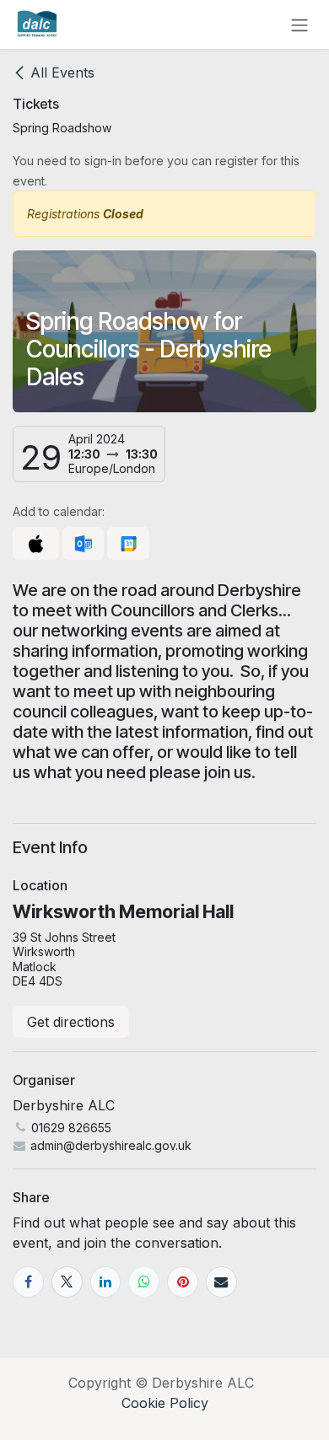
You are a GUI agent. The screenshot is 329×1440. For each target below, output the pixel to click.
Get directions (71, 1021)
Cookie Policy (164, 1402)
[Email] (221, 1282)
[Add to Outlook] (83, 544)
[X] (67, 1282)
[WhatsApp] (143, 1282)
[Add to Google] (127, 544)
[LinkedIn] (105, 1282)
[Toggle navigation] (299, 24)
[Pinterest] (182, 1282)
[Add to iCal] (36, 544)
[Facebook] (28, 1282)
